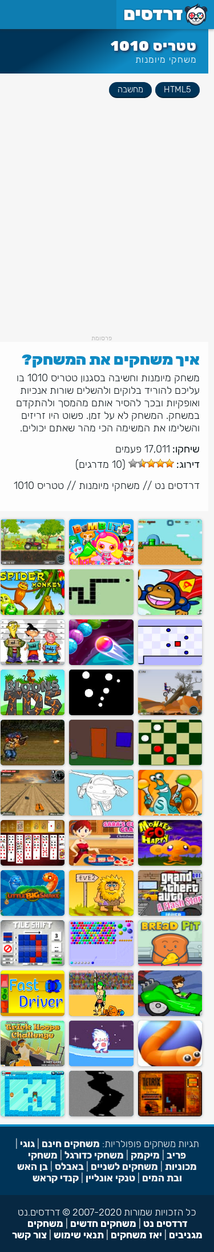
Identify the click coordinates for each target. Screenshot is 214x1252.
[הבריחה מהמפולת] (32, 1114)
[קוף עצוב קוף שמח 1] (170, 863)
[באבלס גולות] (101, 662)
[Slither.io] (170, 1063)
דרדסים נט (177, 485)
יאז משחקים (136, 1235)
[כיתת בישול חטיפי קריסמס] (101, 863)
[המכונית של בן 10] (170, 1013)
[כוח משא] (32, 562)
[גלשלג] (101, 1063)
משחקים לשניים (124, 1166)
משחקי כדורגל (94, 1155)
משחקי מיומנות (166, 59)
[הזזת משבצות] (32, 963)
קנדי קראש (56, 1178)
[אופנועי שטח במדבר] (170, 712)
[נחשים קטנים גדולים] (32, 913)
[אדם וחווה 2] (101, 913)
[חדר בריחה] (101, 762)
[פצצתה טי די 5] (32, 712)
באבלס (69, 1166)
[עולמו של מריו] (170, 562)
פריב (176, 1155)
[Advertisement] (107, 228)
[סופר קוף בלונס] (170, 612)
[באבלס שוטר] (101, 963)
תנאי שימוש (79, 1235)
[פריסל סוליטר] (32, 863)
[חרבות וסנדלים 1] (101, 1013)
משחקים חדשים (103, 1223)
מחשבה (130, 89)
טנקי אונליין (110, 1178)
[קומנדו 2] (32, 762)
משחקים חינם (71, 1143)
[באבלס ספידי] (170, 813)
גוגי (27, 1143)
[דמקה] (170, 762)
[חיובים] (32, 1063)
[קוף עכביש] (32, 612)
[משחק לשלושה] (32, 662)
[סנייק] (101, 612)
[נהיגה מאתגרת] (32, 813)
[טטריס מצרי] (170, 1114)
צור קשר (29, 1235)
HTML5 (177, 89)
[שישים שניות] (101, 1114)
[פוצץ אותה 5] (101, 562)
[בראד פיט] (170, 963)
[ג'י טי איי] (170, 913)
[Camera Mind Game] (101, 712)
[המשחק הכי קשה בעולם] (170, 662)
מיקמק (145, 1155)
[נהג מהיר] (32, 1013)
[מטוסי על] (101, 813)
